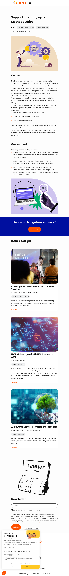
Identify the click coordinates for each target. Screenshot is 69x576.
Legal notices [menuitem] (34, 574)
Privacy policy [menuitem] (23, 574)
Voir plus (14, 309)
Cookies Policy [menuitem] (45, 574)
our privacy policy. (38, 522)
